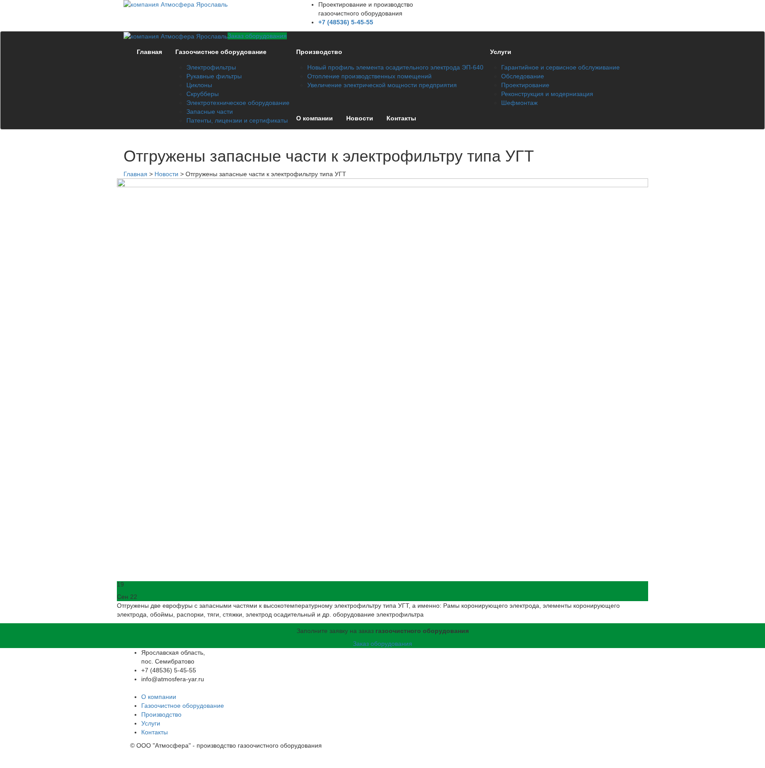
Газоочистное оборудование (221, 51)
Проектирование (525, 85)
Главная (149, 51)
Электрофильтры (211, 67)
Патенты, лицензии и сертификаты (237, 120)
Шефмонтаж (519, 102)
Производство (319, 51)
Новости (359, 118)
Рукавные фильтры (214, 76)
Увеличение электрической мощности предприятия (382, 85)
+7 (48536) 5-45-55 (345, 22)
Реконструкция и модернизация (547, 93)
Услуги (500, 51)
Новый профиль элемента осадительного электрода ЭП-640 (395, 67)
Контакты (401, 118)
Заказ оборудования (257, 35)
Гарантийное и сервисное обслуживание (560, 67)
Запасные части (209, 111)
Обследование (522, 76)
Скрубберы (202, 93)
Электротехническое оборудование (238, 102)
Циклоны (199, 85)
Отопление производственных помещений (369, 76)
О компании (314, 118)
